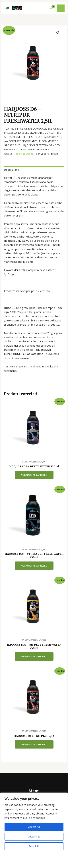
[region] (34, 823)
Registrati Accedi (24, 153)
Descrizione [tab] (11, 169)
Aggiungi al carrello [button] (34, 475)
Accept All (34, 826)
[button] (58, 32)
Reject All (34, 846)
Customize (34, 836)
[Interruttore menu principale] (61, 8)
